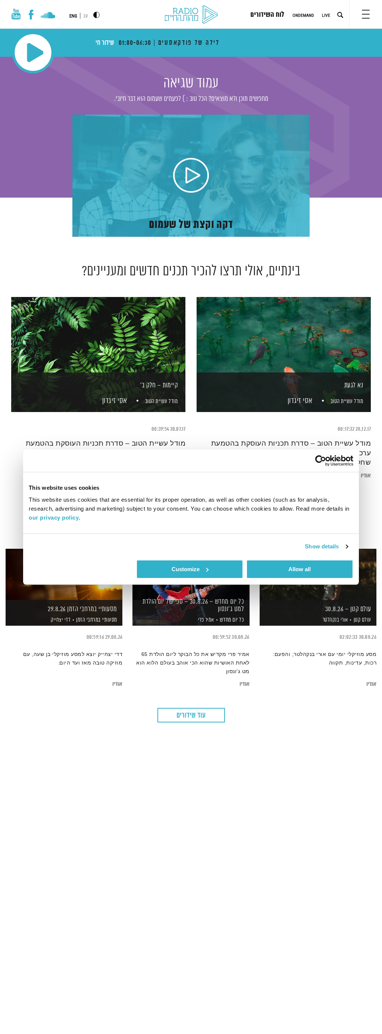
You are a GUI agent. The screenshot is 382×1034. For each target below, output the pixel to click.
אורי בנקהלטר (334, 620)
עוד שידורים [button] (191, 715)
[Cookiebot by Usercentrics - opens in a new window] (320, 460)
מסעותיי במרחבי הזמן (96, 620)
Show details (322, 546)
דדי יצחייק (60, 620)
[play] (191, 176)
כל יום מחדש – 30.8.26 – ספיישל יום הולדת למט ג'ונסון (193, 605)
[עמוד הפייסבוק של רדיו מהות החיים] (31, 14)
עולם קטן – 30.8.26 (348, 609)
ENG (73, 16)
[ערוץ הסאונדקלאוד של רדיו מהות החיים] (48, 16)
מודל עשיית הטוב (347, 401)
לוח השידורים (267, 14)
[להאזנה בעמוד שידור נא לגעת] (284, 341)
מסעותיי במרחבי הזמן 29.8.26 (82, 609)
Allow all (299, 569)
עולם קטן (362, 620)
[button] (366, 14)
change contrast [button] (96, 15)
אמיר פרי (205, 620)
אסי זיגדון (299, 401)
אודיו (366, 475)
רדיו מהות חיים (191, 15)
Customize (186, 569)
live (326, 15)
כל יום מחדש (232, 620)
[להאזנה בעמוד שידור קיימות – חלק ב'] (98, 341)
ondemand (303, 15)
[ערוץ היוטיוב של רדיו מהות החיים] (16, 14)
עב (85, 16)
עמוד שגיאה (191, 83)
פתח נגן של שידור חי (33, 52)
